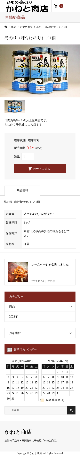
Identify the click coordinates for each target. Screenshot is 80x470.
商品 (12, 306)
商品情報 (22, 190)
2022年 (13, 316)
